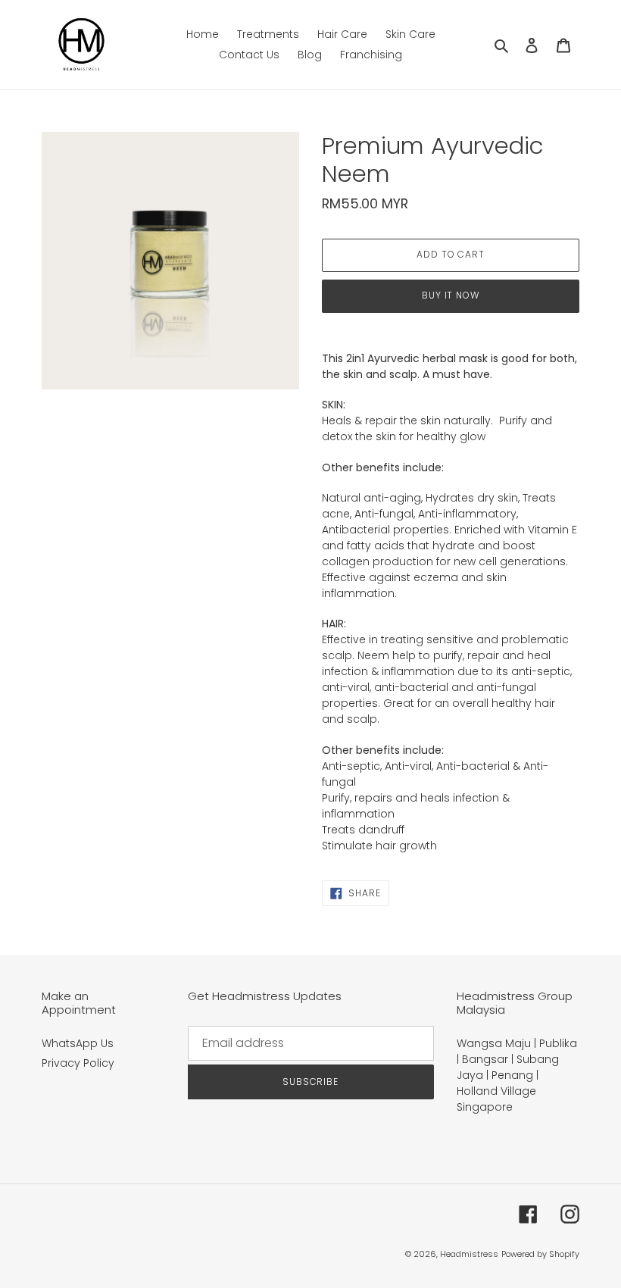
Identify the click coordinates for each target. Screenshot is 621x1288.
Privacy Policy (78, 1063)
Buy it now (451, 295)
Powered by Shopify (540, 1254)
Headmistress (469, 1254)
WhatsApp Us (78, 1043)
